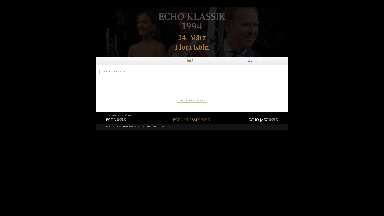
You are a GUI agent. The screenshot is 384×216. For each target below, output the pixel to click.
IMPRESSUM (146, 126)
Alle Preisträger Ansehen (192, 100)
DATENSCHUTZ (158, 126)
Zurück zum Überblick (114, 72)
